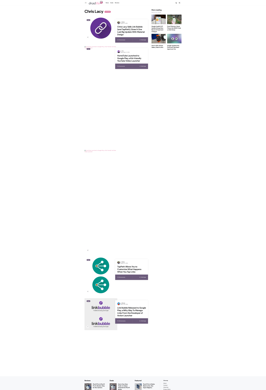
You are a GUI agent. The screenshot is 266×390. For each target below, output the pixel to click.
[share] (88, 37)
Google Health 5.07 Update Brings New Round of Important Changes (157, 29)
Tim (123, 51)
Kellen (123, 22)
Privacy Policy (166, 389)
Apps (88, 20)
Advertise (165, 387)
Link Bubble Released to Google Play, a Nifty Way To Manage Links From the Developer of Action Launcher (131, 312)
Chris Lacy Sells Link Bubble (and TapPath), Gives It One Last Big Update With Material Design (131, 30)
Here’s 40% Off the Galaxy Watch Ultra (157, 46)
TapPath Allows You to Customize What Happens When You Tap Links (129, 269)
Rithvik (123, 303)
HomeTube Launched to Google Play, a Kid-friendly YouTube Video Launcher (129, 58)
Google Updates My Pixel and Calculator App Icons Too (173, 47)
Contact (165, 385)
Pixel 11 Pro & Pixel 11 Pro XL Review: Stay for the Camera (99, 385)
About (165, 383)
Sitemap (165, 380)
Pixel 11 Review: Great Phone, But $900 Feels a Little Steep (174, 28)
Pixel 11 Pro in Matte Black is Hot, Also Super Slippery (149, 385)
